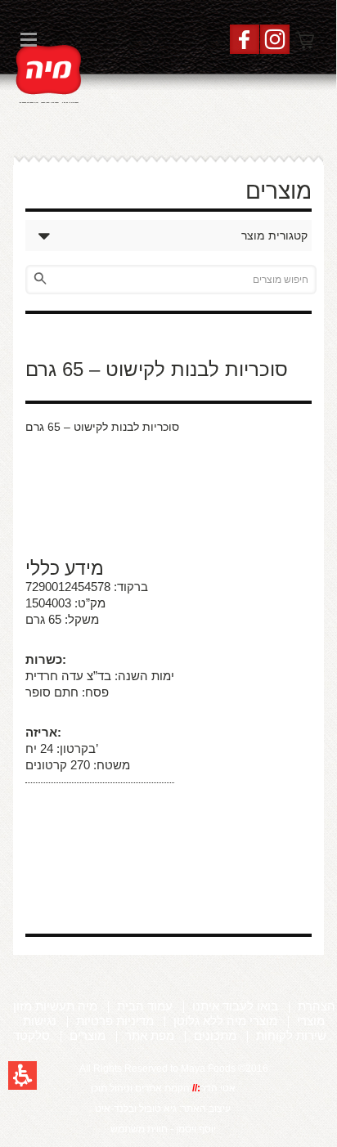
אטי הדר (218, 1088)
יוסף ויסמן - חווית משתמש (163, 1129)
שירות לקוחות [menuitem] (291, 1035)
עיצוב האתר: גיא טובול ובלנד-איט (163, 1108)
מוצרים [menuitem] (88, 1035)
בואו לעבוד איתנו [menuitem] (235, 1006)
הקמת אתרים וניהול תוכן (141, 1088)
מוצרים (278, 191)
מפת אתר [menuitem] (149, 1035)
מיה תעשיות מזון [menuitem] (55, 1006)
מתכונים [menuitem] (215, 1035)
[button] (22, 1075)
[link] (49, 72)
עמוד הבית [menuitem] (145, 1006)
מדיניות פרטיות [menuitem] (115, 1021)
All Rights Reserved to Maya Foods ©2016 (173, 1068)
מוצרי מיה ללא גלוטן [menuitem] (225, 1021)
